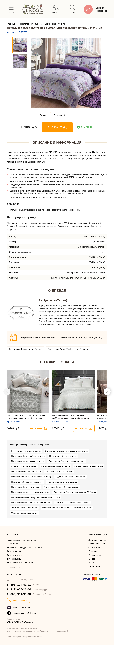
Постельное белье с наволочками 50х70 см (75, 492)
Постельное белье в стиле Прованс (73, 502)
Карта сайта (94, 566)
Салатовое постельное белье (55, 466)
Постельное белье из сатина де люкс (67, 461)
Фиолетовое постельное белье (26, 471)
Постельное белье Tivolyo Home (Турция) (68, 349)
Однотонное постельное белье (70, 477)
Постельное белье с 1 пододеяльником (30, 492)
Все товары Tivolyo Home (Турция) (25, 349)
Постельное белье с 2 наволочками (61, 487)
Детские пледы (14, 559)
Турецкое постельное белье (58, 471)
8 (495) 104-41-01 (19, 584)
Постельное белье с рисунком (62, 482)
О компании (94, 547)
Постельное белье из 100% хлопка (28, 456)
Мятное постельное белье (23, 466)
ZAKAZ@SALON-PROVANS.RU (20, 622)
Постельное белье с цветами (25, 487)
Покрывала (12, 544)
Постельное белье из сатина (63, 456)
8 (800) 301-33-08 (19, 594)
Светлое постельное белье (24, 513)
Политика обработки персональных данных (25, 637)
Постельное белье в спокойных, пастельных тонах (66, 508)
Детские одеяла (14, 555)
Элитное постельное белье (24, 508)
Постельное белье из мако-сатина (27, 461)
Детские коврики (15, 551)
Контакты (92, 551)
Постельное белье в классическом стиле (31, 502)
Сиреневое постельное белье (88, 466)
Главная (11, 24)
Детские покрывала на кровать (22, 562)
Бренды (92, 562)
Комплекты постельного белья (26, 451)
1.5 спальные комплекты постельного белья (66, 451)
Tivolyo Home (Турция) (54, 24)
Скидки (91, 559)
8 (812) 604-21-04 (19, 589)
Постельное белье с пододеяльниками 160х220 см (35, 497)
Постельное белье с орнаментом (27, 482)
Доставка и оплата (97, 540)
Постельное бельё (29, 24)
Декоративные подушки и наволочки (24, 547)
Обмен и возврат (96, 544)
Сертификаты (95, 555)
